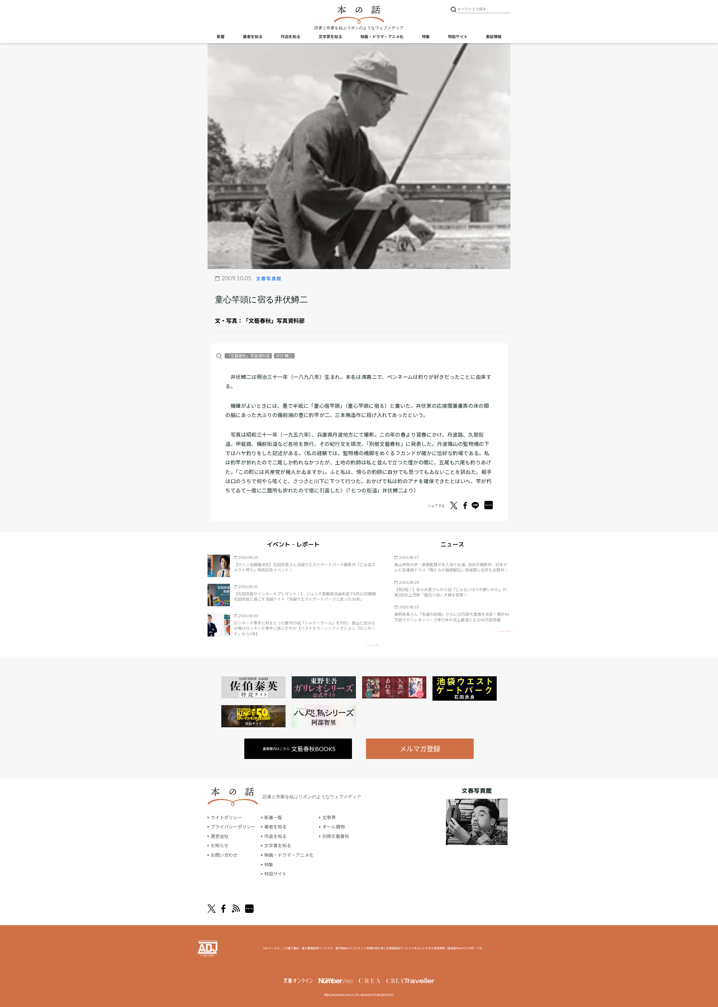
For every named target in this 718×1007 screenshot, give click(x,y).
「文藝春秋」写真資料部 (274, 320)
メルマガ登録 (420, 749)
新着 (221, 36)
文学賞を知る (330, 36)
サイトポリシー (226, 817)
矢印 (372, 645)
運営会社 (220, 836)
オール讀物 (333, 826)
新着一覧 (273, 817)
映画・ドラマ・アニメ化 (382, 36)
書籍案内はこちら (299, 748)
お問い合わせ (224, 855)
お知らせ (220, 845)
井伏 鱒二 (284, 355)
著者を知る (253, 36)
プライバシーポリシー (233, 826)
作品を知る (290, 36)
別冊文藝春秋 (335, 836)
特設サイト (458, 36)
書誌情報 (493, 36)
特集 (426, 36)
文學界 (329, 817)
